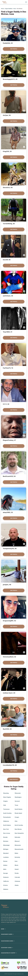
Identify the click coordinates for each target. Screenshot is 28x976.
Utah (4, 805)
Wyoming (6, 793)
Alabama (5, 889)
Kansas (5, 861)
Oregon (17, 817)
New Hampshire (19, 833)
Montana (5, 841)
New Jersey (6, 833)
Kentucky (17, 857)
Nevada (5, 837)
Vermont (17, 801)
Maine (16, 853)
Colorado (17, 877)
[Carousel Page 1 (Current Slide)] (12, 146)
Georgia (5, 873)
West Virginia (7, 797)
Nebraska (17, 837)
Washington (18, 797)
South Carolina (7, 813)
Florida (17, 873)
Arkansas (17, 881)
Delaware (6, 877)
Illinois (16, 865)
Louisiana (6, 857)
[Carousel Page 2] (14, 38)
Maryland (5, 853)
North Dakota (7, 825)
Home (2, 8)
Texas (16, 805)
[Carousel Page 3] (14, 146)
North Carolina (19, 825)
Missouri (17, 841)
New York (6, 829)
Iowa (14, 8)
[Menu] (26, 2)
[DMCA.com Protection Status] (5, 963)
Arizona (5, 885)
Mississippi (6, 845)
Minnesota (18, 845)
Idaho (4, 869)
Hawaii (16, 869)
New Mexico (18, 829)
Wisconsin (18, 793)
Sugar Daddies (8, 8)
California (6, 881)
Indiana (5, 865)
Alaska (16, 885)
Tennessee (6, 809)
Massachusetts (19, 849)
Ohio (16, 821)
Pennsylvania (7, 817)
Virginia (5, 801)
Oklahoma (6, 821)
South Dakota (18, 809)
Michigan (5, 849)
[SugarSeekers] (4, 2)
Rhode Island (18, 813)
